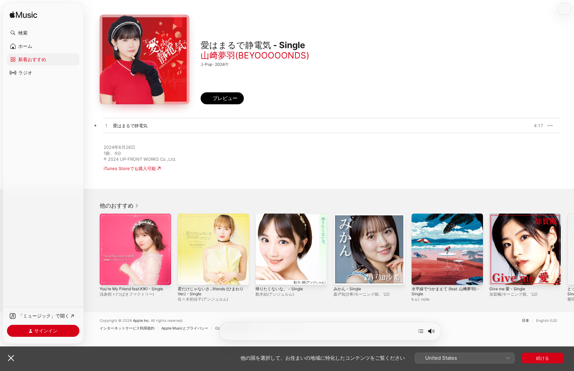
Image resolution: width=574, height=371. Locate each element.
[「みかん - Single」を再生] (342, 277)
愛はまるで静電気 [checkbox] (130, 125)
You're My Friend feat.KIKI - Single (135, 216)
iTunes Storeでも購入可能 (130, 168)
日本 (525, 321)
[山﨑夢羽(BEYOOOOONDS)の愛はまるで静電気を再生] (106, 126)
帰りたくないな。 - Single (281, 216)
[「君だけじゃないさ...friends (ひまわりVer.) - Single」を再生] (186, 277)
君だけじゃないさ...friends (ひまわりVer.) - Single (212, 219)
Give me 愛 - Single (509, 216)
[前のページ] (93, 249)
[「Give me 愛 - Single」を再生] (498, 277)
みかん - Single (349, 216)
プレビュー (534, 126)
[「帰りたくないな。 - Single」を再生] (264, 277)
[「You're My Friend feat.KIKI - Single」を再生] (108, 277)
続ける (542, 358)
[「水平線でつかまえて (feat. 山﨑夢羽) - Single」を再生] (420, 277)
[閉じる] (11, 358)
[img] (23, 15)
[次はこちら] (421, 331)
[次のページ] (567, 249)
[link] (119, 205)
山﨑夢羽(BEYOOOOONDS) (255, 55)
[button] (43, 33)
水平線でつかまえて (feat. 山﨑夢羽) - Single (444, 219)
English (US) (546, 321)
